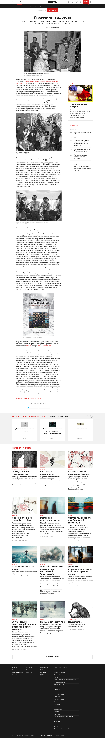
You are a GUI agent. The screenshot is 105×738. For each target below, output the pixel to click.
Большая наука (58, 709)
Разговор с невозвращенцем (50, 519)
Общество (50, 6)
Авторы (28, 669)
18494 (24, 438)
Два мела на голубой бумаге (24, 430)
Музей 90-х (57, 721)
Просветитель (57, 689)
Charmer (62, 735)
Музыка (26, 6)
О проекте (15, 2)
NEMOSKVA (57, 697)
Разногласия (57, 714)
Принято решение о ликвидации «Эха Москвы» (80, 156)
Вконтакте (45, 667)
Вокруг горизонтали (59, 672)
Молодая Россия (58, 674)
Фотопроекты (15, 669)
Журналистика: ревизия (60, 669)
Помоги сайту (23, 2)
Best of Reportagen (59, 699)
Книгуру (56, 726)
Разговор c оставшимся (47, 472)
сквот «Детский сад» (44, 346)
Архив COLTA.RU (16, 674)
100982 (26, 540)
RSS (43, 674)
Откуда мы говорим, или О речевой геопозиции (79, 520)
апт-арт (28, 346)
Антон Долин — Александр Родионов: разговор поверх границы (24, 626)
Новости (14, 667)
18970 (80, 438)
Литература (33, 6)
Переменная (57, 704)
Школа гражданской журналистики (63, 716)
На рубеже (57, 692)
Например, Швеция (59, 694)
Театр (39, 6)
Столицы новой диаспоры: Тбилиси (79, 472)
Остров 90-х (57, 719)
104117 (54, 536)
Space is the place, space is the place (22, 519)
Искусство (19, 6)
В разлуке (42, 469)
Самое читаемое (59, 416)
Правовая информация (46, 735)
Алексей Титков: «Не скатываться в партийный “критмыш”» (51, 570)
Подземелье (75, 622)
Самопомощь (57, 687)
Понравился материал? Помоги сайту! (28, 398)
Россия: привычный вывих (19, 469)
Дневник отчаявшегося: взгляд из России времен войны (80, 570)
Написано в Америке (59, 706)
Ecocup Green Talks (59, 684)
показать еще (52, 656)
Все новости (87, 174)
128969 (82, 629)
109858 (24, 649)
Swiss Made (57, 711)
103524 (81, 540)
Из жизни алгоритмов (59, 682)
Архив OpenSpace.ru (17, 672)
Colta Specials (62, 6)
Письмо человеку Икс (52, 622)
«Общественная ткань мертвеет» (21, 472)
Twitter (44, 672)
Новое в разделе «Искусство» (28, 416)
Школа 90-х (57, 724)
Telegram (44, 669)
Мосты (56, 677)
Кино (13, 6)
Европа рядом (57, 701)
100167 (81, 492)
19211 (52, 438)
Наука (56, 6)
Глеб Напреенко (54, 27)
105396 (52, 596)
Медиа (44, 6)
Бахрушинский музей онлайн (61, 729)
